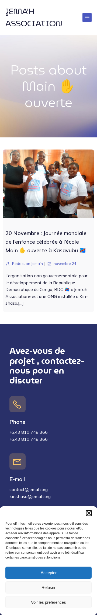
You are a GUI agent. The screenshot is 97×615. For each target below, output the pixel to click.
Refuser (48, 587)
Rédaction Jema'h (27, 263)
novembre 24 (65, 263)
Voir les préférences (48, 602)
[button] (89, 513)
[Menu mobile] (87, 17)
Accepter (49, 572)
